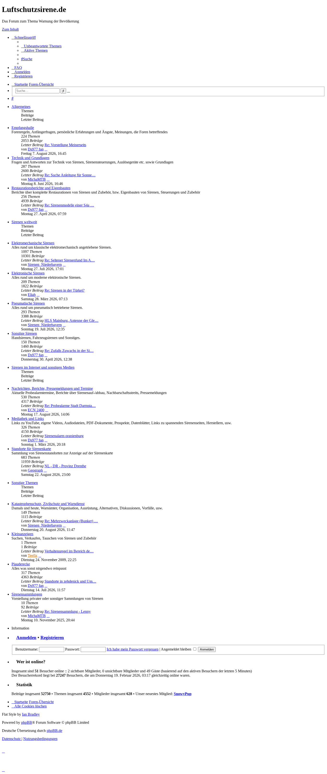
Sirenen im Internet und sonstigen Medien (42, 367)
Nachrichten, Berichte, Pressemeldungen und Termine (52, 388)
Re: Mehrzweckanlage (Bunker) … (71, 521)
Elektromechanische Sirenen (32, 243)
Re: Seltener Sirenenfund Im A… (70, 260)
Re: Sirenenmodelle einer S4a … (69, 205)
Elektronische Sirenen (28, 273)
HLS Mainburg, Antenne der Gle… (71, 320)
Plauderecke (20, 564)
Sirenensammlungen (26, 594)
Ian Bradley (31, 714)
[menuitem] (41, 46)
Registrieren (52, 637)
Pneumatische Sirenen (28, 303)
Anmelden (26, 637)
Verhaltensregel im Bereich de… (69, 551)
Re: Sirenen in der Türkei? (65, 290)
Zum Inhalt (10, 29)
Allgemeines (20, 107)
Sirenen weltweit (24, 222)
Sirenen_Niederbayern (45, 264)
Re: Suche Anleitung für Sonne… (70, 175)
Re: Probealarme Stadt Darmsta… (70, 406)
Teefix (32, 555)
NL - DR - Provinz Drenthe (65, 466)
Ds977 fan (36, 149)
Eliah (32, 295)
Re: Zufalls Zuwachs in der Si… (69, 351)
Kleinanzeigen (22, 534)
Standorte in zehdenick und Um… (70, 581)
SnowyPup (183, 694)
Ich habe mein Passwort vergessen (132, 649)
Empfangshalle (22, 128)
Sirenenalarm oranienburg (64, 436)
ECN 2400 (36, 410)
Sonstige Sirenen (24, 333)
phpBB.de (54, 731)
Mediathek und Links (27, 419)
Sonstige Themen (24, 483)
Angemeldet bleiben (176, 649)
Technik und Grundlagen (30, 158)
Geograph (35, 470)
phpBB (26, 722)
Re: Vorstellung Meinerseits (65, 145)
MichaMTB (37, 179)
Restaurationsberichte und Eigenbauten (40, 188)
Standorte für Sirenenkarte (31, 449)
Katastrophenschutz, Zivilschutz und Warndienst (48, 504)
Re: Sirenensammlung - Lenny (68, 611)
